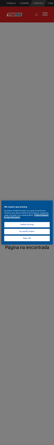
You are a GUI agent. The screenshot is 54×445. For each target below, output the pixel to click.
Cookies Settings (27, 224)
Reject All (27, 238)
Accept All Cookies (26, 231)
